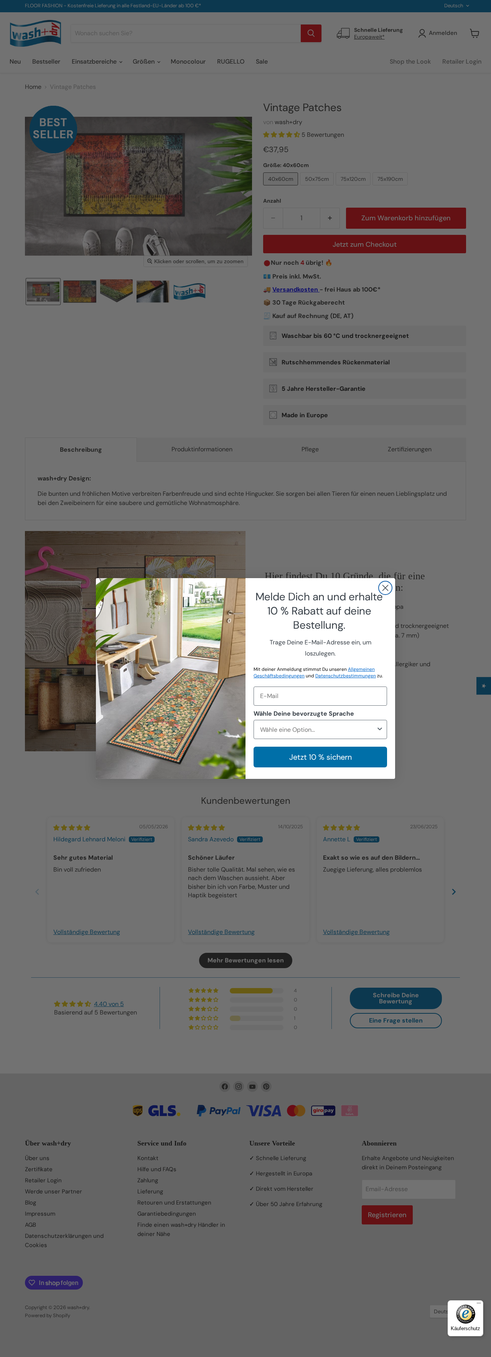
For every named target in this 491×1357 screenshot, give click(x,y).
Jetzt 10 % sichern (320, 757)
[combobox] (318, 729)
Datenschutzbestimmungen (345, 676)
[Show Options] (380, 729)
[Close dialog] (385, 588)
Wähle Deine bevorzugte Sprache (304, 714)
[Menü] (478, 1304)
